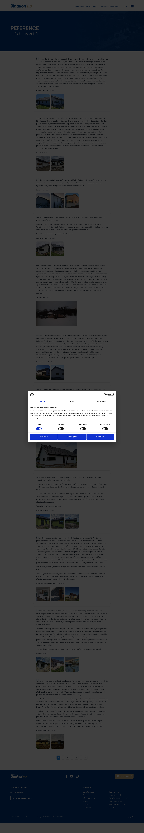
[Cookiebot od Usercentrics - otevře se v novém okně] (105, 394)
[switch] (61, 428)
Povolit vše (100, 437)
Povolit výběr (72, 437)
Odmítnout (44, 437)
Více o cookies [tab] (101, 401)
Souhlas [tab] (42, 401)
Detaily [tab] (72, 401)
